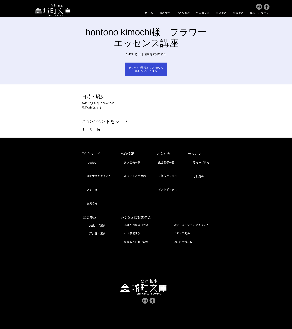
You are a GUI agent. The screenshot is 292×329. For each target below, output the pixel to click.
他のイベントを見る (146, 71)
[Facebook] (266, 7)
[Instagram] (259, 7)
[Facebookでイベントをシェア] (83, 129)
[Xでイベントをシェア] (90, 129)
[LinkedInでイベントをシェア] (98, 129)
